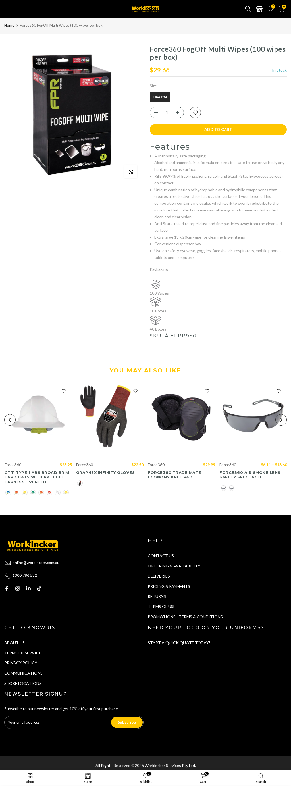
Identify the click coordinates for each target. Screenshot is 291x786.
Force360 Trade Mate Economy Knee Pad (174, 475)
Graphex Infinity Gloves (105, 472)
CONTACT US (161, 555)
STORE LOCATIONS (22, 683)
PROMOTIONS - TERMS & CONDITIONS (185, 616)
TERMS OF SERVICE (22, 652)
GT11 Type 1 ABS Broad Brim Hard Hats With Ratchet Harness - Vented (36, 477)
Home (9, 25)
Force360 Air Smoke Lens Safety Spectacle (249, 475)
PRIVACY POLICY (20, 662)
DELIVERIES (159, 576)
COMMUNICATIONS (23, 673)
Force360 (12, 464)
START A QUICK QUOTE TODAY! (179, 642)
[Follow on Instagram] (17, 588)
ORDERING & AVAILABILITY (174, 565)
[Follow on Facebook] (6, 588)
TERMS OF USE (162, 606)
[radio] (160, 97)
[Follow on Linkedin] (28, 588)
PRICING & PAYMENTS (169, 586)
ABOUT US (14, 642)
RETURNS (157, 596)
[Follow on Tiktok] (39, 588)
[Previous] (10, 420)
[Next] (281, 420)
